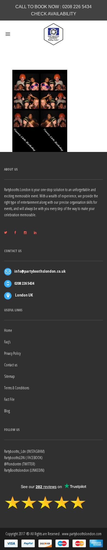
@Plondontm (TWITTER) (19, 464)
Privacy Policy (12, 353)
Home (8, 330)
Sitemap (9, 376)
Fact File (9, 399)
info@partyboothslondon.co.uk (40, 271)
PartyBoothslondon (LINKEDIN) (24, 470)
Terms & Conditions (16, 387)
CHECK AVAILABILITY (53, 13)
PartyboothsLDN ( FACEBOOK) (23, 457)
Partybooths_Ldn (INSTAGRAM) (24, 451)
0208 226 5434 (77, 6)
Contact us (10, 364)
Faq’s (7, 341)
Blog (7, 410)
